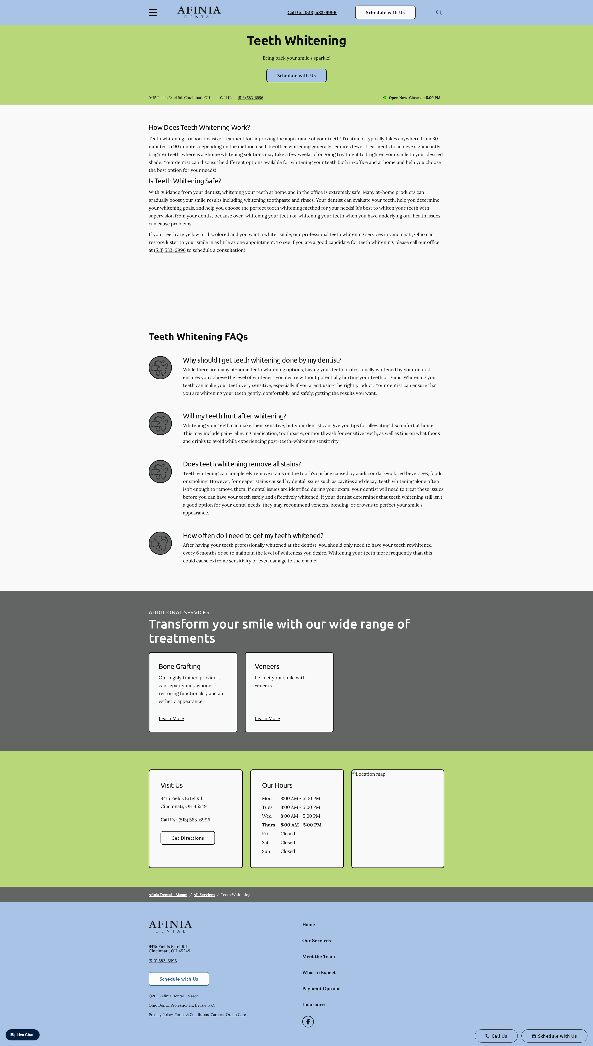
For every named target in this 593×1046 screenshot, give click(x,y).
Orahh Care (236, 1014)
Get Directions (187, 838)
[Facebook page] (308, 1021)
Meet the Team (318, 956)
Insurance (313, 1004)
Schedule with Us (385, 12)
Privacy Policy (161, 1014)
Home (308, 924)
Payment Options (321, 988)
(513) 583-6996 (250, 97)
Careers (217, 1014)
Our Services (316, 940)
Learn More (171, 718)
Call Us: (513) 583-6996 (312, 12)
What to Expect (319, 972)
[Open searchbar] (439, 12)
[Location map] (398, 818)
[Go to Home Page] (199, 12)
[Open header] (154, 12)
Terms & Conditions (192, 1014)
